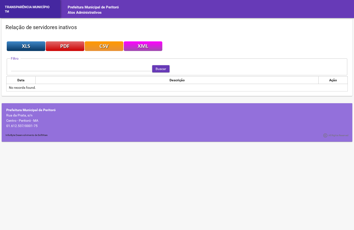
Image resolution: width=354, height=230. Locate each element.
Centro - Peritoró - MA (22, 120)
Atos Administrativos (85, 12)
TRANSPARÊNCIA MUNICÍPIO (27, 7)
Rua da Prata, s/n (19, 115)
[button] (161, 68)
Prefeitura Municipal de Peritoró (93, 7)
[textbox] (81, 68)
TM (7, 11)
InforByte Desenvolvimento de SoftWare (26, 135)
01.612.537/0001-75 (22, 126)
